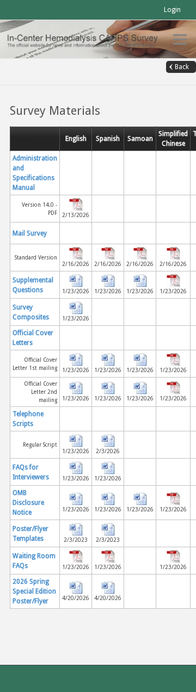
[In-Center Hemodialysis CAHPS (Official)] (87, 39)
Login (172, 10)
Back (182, 67)
